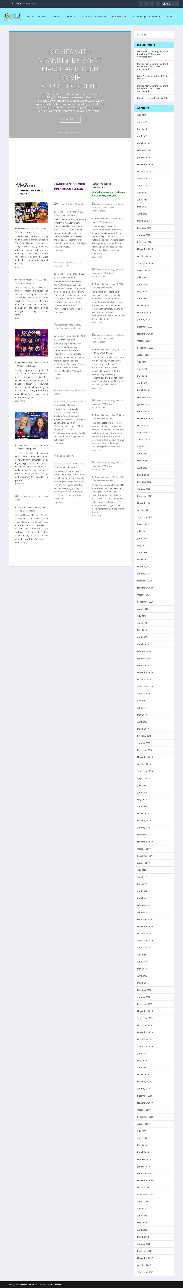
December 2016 (144, 919)
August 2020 (143, 609)
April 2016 (142, 975)
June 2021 (142, 538)
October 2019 (144, 679)
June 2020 (142, 623)
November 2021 (145, 503)
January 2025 (143, 235)
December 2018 (144, 750)
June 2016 (142, 961)
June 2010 (142, 1053)
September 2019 (145, 686)
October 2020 (144, 594)
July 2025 (141, 192)
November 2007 (145, 1258)
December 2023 (144, 326)
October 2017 (144, 848)
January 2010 (143, 1088)
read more (20, 267)
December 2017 (144, 834)
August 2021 (143, 524)
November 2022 (145, 418)
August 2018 (143, 778)
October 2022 (144, 425)
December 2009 (144, 1095)
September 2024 (145, 263)
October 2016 (144, 933)
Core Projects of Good (147, 16)
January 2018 (143, 827)
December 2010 (144, 1025)
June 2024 (142, 284)
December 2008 (144, 1173)
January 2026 (143, 157)
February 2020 (144, 651)
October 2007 (144, 1265)
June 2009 (142, 1138)
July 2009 (141, 1131)
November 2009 (145, 1102)
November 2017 (145, 841)
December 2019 (144, 665)
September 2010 (145, 1046)
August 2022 (143, 439)
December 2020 (144, 580)
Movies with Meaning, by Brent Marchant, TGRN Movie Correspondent (70, 68)
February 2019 (144, 735)
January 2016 (143, 997)
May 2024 (142, 291)
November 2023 (145, 333)
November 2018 (145, 757)
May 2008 (142, 1222)
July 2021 (141, 531)
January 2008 (143, 1244)
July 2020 (141, 616)
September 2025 (145, 178)
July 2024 (141, 277)
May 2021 (142, 545)
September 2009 (145, 1116)
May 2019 (142, 714)
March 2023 (143, 390)
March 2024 (143, 305)
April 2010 (142, 1067)
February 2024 (144, 312)
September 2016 (145, 940)
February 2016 (144, 990)
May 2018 (142, 799)
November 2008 (145, 1180)
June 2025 (142, 199)
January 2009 (143, 1166)
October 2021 (144, 510)
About (41, 16)
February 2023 (144, 397)
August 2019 (143, 693)
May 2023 (142, 376)
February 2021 (144, 566)
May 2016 (142, 968)
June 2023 (142, 369)
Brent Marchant (48, 94)
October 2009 (144, 1109)
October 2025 (144, 171)
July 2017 (141, 870)
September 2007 (145, 1272)
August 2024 (143, 270)
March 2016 (143, 982)
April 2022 (142, 467)
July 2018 (141, 785)
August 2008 (143, 1201)
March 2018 (143, 813)
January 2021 (143, 573)
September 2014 (145, 1018)
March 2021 (143, 559)
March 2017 (143, 898)
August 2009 (143, 1124)
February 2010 (144, 1081)
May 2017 (142, 884)
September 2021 (145, 517)
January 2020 (143, 658)
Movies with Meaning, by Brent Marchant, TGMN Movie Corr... (50, 3)
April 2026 (142, 136)
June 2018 (142, 792)
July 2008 (141, 1208)
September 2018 (145, 771)
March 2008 (143, 1237)
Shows (56, 16)
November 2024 (145, 249)
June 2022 (142, 453)
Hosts (71, 16)
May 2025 (142, 206)
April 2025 (142, 213)
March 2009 (143, 1152)
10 (80, 132)
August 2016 (143, 947)
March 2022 (143, 474)
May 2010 (142, 1060)
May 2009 (142, 1145)
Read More (70, 119)
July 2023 (141, 362)
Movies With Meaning (95, 16)
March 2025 (143, 220)
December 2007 (144, 1251)
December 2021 (144, 496)
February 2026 (144, 150)
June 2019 (142, 707)
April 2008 (142, 1229)
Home (29, 16)
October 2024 (144, 256)
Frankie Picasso (25, 228)
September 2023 (145, 347)
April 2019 (142, 721)
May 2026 (142, 129)
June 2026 (142, 122)
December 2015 (144, 1004)
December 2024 (144, 242)
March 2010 (143, 1074)
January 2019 (143, 743)
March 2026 (143, 143)
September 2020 (145, 601)
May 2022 (142, 460)
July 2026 (141, 115)
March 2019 (143, 728)
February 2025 (144, 228)
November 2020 (145, 587)
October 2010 (144, 1039)
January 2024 (143, 319)
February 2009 (144, 1159)
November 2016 (145, 926)
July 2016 (141, 954)
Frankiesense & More (65, 215)
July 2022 (141, 446)
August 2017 (143, 863)
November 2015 (145, 1011)
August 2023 (143, 354)
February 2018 (144, 820)
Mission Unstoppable (25, 232)
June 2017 (142, 877)
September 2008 (145, 1194)
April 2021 (142, 552)
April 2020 (142, 637)
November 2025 (145, 164)
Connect (171, 16)
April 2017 (142, 891)
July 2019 (141, 700)
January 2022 (143, 489)
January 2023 (143, 404)
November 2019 (145, 672)
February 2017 (144, 905)
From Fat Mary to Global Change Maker (153, 77)
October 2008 (144, 1187)
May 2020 (142, 630)
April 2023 (142, 383)
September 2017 (145, 856)
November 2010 (145, 1032)
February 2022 (144, 482)
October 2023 (144, 340)
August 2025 (143, 185)
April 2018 (142, 806)
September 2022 (145, 432)
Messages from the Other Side (152, 98)
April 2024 (142, 298)
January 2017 (143, 912)
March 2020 (143, 644)
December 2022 (144, 411)
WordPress (55, 1284)
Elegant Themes (29, 1284)
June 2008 (142, 1215)
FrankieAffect (120, 16)
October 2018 (144, 764)
